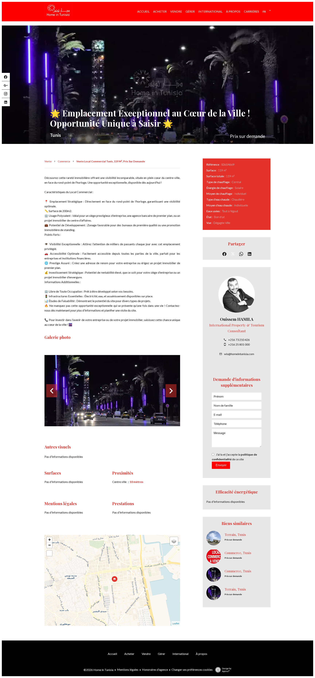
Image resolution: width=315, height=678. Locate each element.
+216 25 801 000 (239, 344)
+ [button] (49, 539)
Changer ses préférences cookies (192, 669)
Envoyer (221, 465)
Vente (48, 161)
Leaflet (175, 623)
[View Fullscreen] (49, 553)
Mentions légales (127, 669)
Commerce (64, 161)
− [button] (49, 545)
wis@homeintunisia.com (239, 354)
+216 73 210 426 (239, 339)
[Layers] (174, 541)
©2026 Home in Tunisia (98, 669)
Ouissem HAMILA (236, 319)
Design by (226, 670)
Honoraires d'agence (155, 669)
